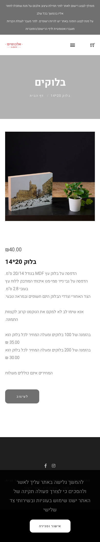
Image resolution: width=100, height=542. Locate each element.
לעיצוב (22, 396)
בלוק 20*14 (60, 95)
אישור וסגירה (50, 526)
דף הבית (37, 95)
